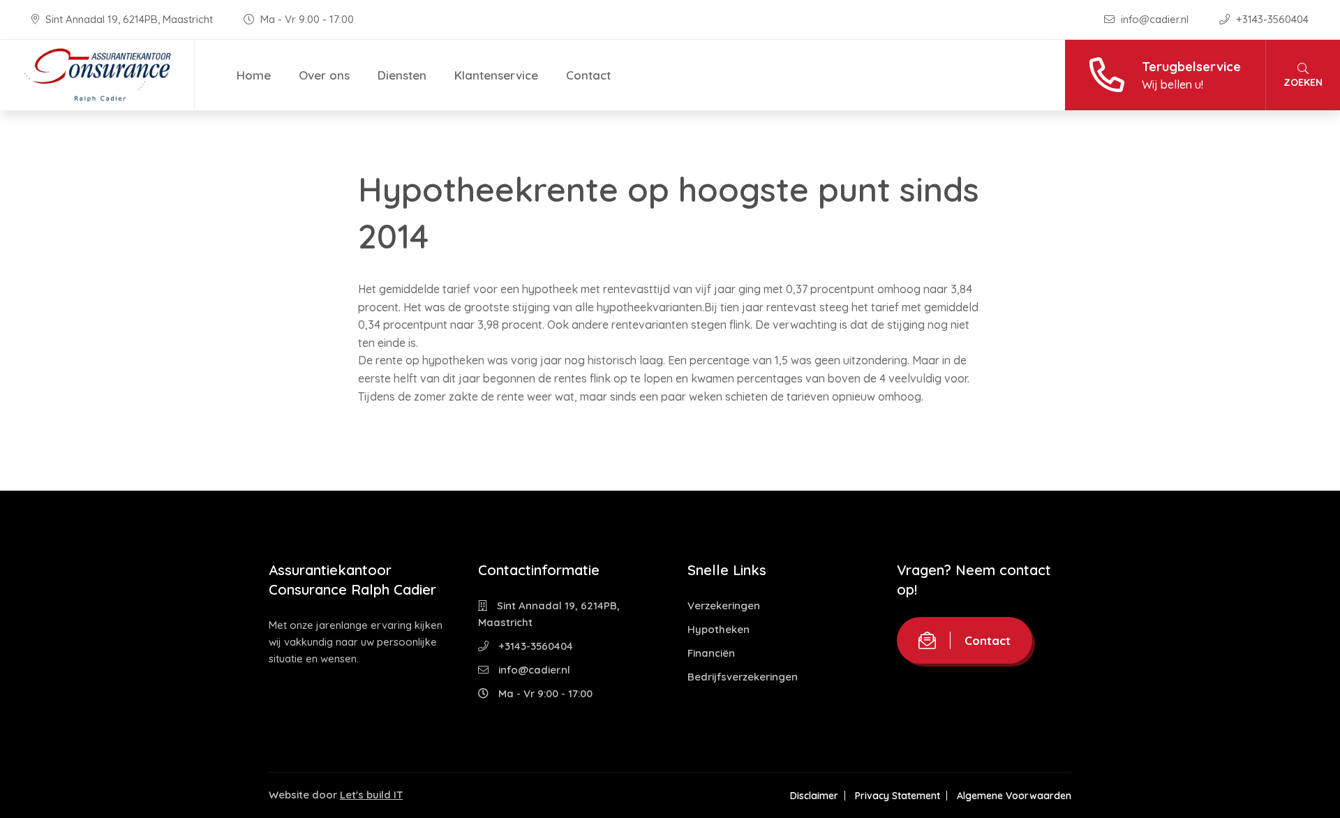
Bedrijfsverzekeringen (742, 676)
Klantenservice (496, 75)
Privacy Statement (897, 795)
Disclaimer (814, 795)
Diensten (402, 75)
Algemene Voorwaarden (1014, 795)
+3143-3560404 (1271, 19)
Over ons (324, 75)
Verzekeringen (723, 605)
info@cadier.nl (1154, 19)
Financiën (711, 653)
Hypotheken (718, 629)
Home (254, 75)
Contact (588, 75)
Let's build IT (371, 794)
